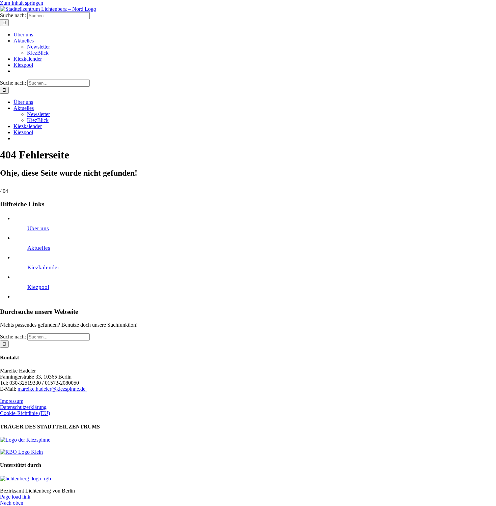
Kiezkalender (43, 267)
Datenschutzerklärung (23, 407)
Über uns (38, 228)
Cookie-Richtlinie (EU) (25, 413)
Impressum (11, 401)
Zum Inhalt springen (21, 3)
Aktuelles (38, 248)
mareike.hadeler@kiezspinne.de (52, 389)
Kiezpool (38, 287)
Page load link (15, 497)
